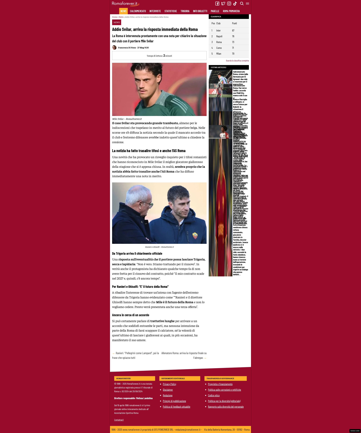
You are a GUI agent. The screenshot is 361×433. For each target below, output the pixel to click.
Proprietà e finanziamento (220, 384)
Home (114, 17)
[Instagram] (229, 3)
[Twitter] (223, 3)
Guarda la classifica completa (237, 60)
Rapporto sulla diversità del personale (226, 406)
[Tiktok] (235, 3)
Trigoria (185, 11)
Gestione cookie (355, 431)
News (123, 11)
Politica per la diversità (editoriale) (224, 401)
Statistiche (171, 11)
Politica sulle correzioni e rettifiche (224, 389)
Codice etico (214, 395)
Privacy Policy (169, 384)
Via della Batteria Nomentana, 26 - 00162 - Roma (227, 429)
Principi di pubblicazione (174, 401)
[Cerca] (242, 3)
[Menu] (247, 3)
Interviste (155, 11)
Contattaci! (119, 419)
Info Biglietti (200, 11)
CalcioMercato (138, 11)
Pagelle (215, 11)
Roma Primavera (231, 11)
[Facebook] (217, 3)
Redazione (167, 395)
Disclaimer (168, 389)
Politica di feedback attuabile (176, 406)
